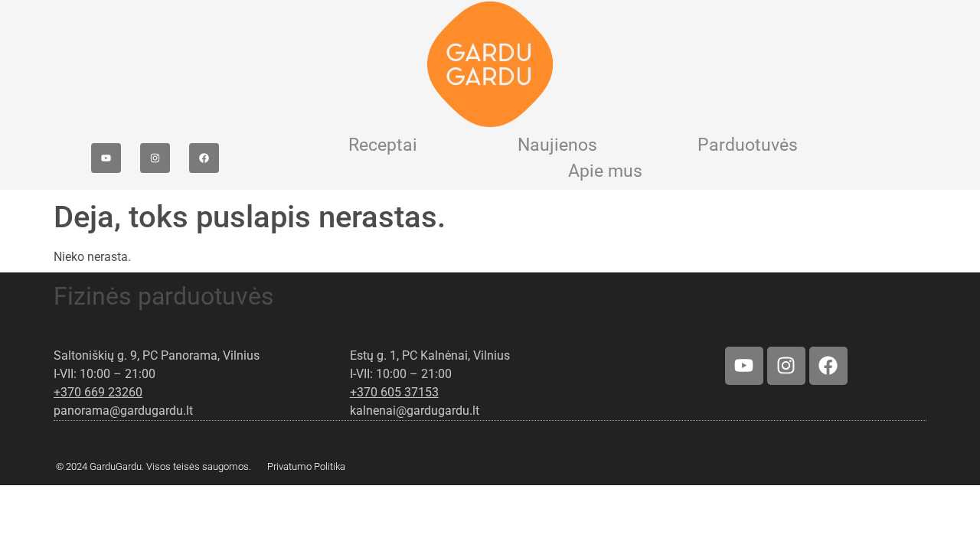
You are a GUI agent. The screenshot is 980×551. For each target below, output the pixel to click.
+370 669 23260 (98, 392)
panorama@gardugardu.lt (123, 410)
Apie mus (605, 171)
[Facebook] (204, 158)
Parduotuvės (747, 145)
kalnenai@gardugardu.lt (414, 410)
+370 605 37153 (394, 392)
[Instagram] (155, 158)
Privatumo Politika (306, 466)
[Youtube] (106, 158)
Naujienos (557, 145)
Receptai (382, 145)
